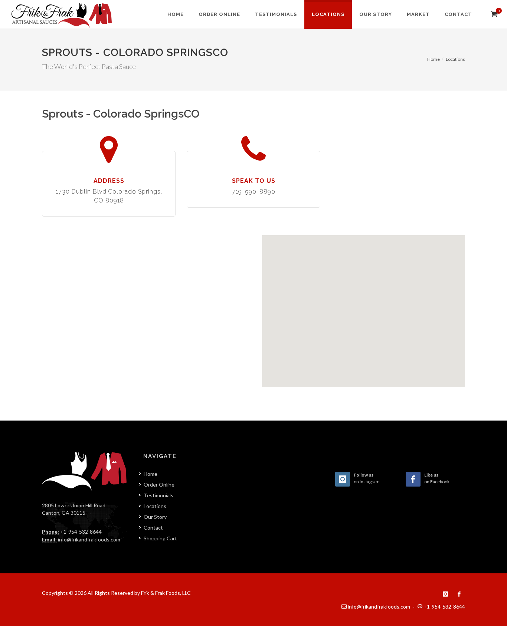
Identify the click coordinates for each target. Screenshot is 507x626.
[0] (493, 13)
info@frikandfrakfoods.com (89, 539)
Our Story (155, 517)
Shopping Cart (160, 538)
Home (433, 59)
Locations (455, 59)
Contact (153, 527)
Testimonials (158, 495)
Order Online (159, 484)
